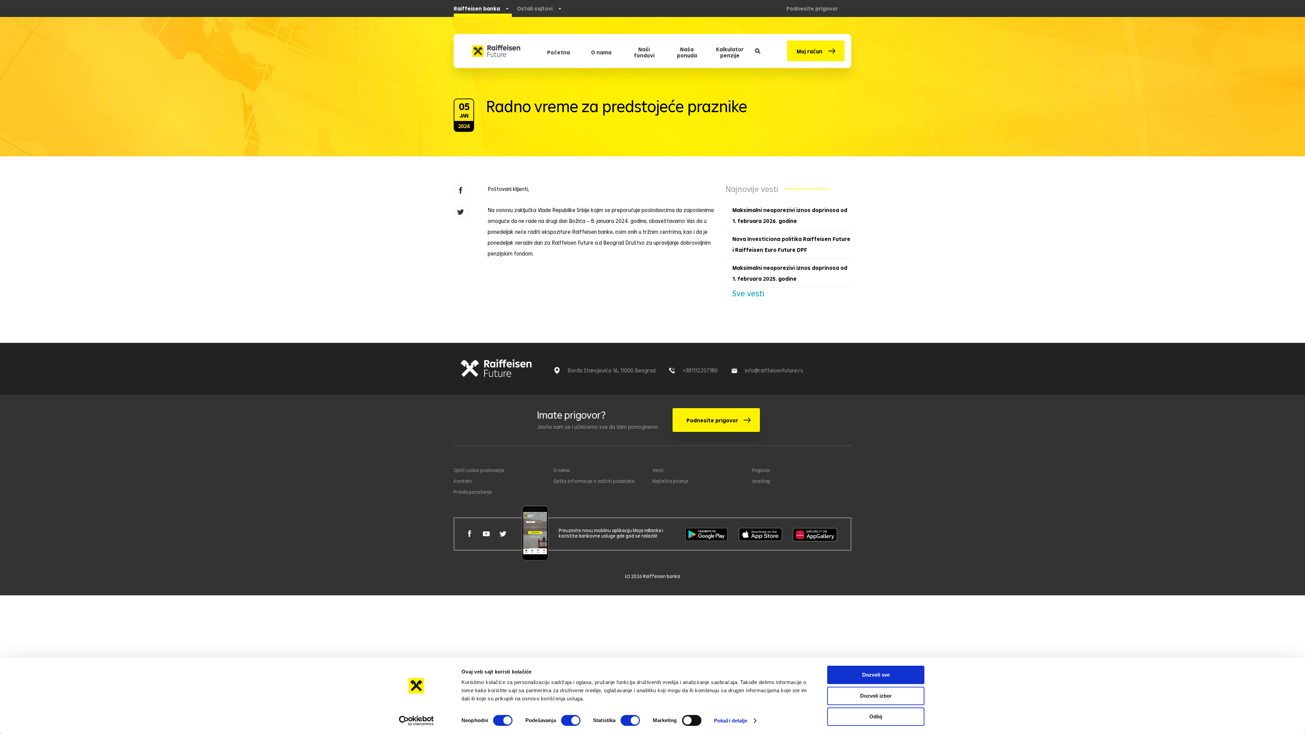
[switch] (570, 720)
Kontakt (463, 481)
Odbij (875, 716)
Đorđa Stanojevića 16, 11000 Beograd (612, 370)
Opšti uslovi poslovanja (479, 470)
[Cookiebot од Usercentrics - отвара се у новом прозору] (416, 721)
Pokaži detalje (730, 720)
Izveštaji (761, 481)
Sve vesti (748, 293)
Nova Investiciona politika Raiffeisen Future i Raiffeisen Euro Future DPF (791, 244)
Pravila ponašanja (473, 492)
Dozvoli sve (876, 675)
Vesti (658, 470)
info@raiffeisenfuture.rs (774, 370)
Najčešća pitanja (670, 481)
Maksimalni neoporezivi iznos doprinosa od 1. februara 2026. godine (789, 215)
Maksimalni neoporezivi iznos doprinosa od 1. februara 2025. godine (789, 273)
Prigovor (761, 470)
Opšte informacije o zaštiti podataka (593, 481)
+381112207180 (700, 370)
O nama (561, 470)
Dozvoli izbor (876, 696)
